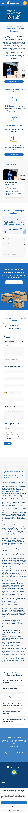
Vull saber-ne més (14, 81)
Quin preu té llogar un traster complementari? (12, 720)
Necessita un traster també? (11, 359)
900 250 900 (14, 746)
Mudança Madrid (7, 244)
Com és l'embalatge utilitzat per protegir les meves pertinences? (13, 704)
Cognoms (7, 376)
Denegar (14, 806)
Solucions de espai (7, 779)
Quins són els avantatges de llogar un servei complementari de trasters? (13, 477)
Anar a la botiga (14, 282)
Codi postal (7, 397)
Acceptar (14, 803)
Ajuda (3, 786)
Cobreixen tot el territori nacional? (10, 689)
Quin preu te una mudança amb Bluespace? (13, 681)
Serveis (4, 782)
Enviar (8, 443)
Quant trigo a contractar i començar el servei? (11, 697)
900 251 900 (20, 753)
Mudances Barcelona (8, 238)
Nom (6, 369)
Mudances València (7, 249)
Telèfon (6, 390)
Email (6, 383)
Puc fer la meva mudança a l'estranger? (11, 712)
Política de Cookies (4, 799)
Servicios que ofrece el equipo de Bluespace (13, 472)
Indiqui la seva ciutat (9, 404)
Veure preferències (14, 810)
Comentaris (7, 345)
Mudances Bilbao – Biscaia (9, 254)
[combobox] (5, 392)
